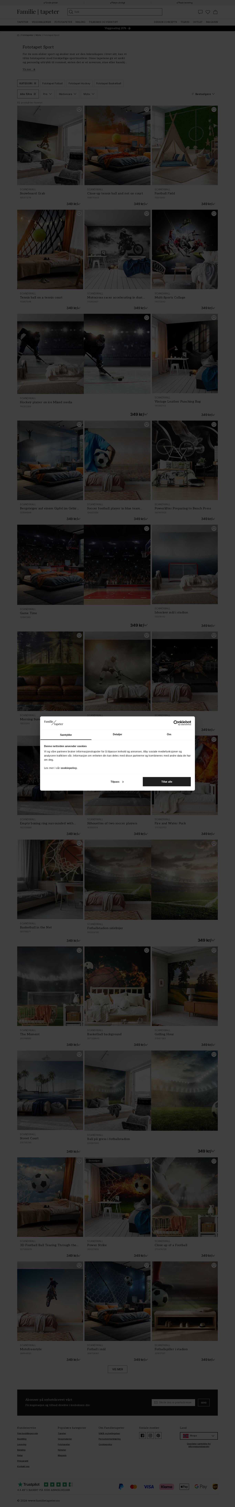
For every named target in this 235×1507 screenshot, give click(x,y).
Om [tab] (169, 734)
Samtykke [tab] (66, 734)
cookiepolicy (69, 767)
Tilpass (115, 781)
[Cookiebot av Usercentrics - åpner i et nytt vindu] (176, 722)
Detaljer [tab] (117, 734)
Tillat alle (166, 781)
